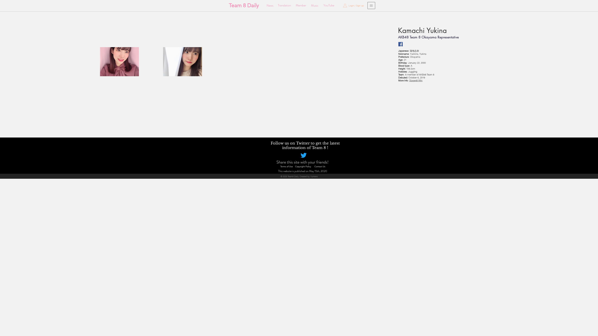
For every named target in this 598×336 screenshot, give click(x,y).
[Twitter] (304, 155)
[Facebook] (400, 44)
